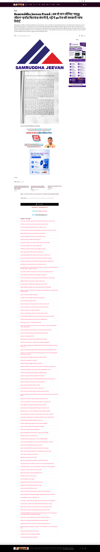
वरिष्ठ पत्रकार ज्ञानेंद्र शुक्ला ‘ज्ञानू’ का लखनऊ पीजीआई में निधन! (31, 245)
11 (33, 194)
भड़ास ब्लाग (15, 1)
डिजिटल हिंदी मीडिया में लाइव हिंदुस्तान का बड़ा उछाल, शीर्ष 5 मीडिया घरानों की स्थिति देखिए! (35, 287)
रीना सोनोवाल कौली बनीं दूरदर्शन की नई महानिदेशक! (29, 537)
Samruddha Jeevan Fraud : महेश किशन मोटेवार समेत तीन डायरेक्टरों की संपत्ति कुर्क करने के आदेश (38, 187)
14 (37, 194)
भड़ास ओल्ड (20, 1)
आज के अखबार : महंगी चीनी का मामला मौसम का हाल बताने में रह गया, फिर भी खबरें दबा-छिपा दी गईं (36, 271)
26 (54, 194)
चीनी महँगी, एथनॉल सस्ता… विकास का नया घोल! (28, 475)
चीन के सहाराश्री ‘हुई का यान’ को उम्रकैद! (27, 479)
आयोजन (53, 4)
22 (48, 194)
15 (38, 194)
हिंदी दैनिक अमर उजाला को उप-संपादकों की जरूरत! (29, 435)
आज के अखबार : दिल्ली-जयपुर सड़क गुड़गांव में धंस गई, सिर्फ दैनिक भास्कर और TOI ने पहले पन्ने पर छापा (37, 221)
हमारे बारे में (55, 547)
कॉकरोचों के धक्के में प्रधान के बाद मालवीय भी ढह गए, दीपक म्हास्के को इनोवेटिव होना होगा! (35, 523)
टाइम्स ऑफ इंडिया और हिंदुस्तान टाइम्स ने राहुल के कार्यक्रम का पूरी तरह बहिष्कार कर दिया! (35, 369)
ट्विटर (41, 547)
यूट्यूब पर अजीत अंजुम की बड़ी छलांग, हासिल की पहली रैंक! (30, 385)
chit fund (28, 198)
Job (34, 4)
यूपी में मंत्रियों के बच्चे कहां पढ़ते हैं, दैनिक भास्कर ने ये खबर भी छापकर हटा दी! (33, 264)
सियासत (58, 4)
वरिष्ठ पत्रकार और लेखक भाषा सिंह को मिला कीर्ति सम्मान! (30, 429)
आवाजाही (30, 4)
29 (58, 194)
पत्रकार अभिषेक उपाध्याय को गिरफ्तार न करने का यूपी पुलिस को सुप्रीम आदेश (33, 274)
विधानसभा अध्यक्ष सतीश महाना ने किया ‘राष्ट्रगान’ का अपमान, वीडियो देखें (32, 382)
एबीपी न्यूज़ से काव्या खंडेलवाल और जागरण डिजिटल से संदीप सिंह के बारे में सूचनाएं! (34, 460)
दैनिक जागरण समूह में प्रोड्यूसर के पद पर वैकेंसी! (28, 360)
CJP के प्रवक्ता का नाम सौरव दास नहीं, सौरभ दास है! (29, 454)
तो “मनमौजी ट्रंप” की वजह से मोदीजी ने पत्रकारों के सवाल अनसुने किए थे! (32, 297)
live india (38, 198)
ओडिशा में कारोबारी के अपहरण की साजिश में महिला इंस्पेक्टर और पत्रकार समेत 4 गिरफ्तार (35, 510)
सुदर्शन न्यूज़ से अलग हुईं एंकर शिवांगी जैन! (27, 336)
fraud (35, 198)
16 (40, 194)
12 (34, 194)
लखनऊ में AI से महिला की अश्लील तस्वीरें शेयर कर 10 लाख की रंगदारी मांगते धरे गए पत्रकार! (35, 330)
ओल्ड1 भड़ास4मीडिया (65, 547)
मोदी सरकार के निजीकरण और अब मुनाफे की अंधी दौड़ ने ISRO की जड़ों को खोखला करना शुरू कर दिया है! (37, 366)
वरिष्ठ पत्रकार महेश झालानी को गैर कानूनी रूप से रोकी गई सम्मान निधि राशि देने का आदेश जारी (36, 258)
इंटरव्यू (47, 4)
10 (31, 194)
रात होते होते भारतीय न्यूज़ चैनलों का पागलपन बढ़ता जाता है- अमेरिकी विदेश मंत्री (33, 319)
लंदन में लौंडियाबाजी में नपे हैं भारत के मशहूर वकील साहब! (29, 497)
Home (26, 4)
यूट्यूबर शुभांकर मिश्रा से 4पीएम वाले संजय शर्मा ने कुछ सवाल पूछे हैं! (31, 482)
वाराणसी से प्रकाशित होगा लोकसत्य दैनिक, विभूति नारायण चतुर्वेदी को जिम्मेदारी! (33, 372)
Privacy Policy (71, 547)
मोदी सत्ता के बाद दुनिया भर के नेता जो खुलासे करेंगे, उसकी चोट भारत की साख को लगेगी (34, 304)
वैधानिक (50, 547)
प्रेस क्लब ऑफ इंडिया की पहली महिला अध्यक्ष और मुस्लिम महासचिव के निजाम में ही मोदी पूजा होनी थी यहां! (37, 494)
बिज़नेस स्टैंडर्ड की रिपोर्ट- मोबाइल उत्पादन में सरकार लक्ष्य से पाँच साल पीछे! (32, 233)
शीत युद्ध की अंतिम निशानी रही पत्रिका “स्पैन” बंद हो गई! (29, 531)
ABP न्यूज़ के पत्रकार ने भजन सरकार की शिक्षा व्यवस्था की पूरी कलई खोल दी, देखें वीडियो (35, 411)
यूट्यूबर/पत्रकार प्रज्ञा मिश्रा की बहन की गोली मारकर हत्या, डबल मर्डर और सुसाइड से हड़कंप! (36, 506)
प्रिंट (39, 4)
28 (56, 194)
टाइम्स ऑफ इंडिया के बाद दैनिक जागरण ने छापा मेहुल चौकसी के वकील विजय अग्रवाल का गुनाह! (36, 503)
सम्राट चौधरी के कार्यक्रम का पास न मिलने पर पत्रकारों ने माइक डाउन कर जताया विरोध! (35, 242)
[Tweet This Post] (82, 36)
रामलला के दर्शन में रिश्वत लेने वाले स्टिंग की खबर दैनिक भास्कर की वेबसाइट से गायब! (34, 307)
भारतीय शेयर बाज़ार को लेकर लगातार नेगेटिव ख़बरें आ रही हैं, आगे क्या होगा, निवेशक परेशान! (35, 491)
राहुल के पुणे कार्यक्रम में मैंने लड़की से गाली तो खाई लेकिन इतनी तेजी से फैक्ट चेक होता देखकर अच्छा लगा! (37, 378)
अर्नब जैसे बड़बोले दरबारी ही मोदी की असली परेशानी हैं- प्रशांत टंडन (31, 420)
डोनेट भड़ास (44, 547)
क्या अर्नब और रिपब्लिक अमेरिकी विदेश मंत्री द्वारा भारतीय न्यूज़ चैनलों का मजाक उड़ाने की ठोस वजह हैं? (37, 316)
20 (45, 194)
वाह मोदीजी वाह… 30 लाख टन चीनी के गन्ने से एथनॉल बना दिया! (31, 469)
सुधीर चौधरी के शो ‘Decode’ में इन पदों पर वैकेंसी (28, 457)
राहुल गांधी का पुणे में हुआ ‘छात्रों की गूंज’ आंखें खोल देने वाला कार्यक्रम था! (32, 375)
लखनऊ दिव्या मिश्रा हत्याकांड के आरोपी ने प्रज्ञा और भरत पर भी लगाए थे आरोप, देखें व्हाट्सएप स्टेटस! (37, 463)
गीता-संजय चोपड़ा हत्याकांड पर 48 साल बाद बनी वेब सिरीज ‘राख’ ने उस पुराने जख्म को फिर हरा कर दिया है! (38, 230)
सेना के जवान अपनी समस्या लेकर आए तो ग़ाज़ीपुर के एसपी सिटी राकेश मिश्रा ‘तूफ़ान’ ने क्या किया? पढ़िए (37, 278)
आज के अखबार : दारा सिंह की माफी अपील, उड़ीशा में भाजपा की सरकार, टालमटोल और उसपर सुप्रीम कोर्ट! (38, 500)
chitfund (32, 198)
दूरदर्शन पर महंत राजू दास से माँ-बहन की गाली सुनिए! (29, 294)
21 (47, 194)
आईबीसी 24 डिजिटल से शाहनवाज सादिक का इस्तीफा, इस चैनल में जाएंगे (32, 281)
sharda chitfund (51, 198)
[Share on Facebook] (79, 36)
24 (51, 194)
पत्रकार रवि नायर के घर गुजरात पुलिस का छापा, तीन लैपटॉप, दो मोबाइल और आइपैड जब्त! (35, 517)
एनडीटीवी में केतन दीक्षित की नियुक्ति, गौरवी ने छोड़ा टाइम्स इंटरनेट (31, 363)
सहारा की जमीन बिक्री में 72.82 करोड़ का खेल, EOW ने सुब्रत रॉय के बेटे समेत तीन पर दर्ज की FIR (36, 414)
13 (35, 194)
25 (52, 194)
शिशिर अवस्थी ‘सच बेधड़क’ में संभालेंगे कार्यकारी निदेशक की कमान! (31, 472)
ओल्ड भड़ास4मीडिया (59, 547)
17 (41, 194)
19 (44, 194)
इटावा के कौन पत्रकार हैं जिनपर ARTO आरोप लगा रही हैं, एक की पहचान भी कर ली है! (34, 391)
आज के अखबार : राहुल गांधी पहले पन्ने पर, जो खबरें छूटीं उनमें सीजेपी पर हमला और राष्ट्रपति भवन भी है (37, 417)
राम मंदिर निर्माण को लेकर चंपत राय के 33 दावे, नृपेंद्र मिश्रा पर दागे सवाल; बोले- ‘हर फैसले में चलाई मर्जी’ (37, 466)
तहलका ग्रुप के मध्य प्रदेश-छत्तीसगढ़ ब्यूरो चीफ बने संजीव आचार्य (31, 445)
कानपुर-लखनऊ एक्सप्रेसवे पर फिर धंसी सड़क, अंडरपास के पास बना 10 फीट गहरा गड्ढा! (35, 255)
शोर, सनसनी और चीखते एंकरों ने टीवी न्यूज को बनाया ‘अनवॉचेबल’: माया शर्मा (32, 236)
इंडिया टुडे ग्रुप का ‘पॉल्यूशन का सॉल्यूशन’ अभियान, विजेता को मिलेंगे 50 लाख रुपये (34, 398)
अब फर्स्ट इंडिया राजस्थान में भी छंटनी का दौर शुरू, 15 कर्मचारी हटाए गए (32, 388)
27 (55, 194)
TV (36, 4)
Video (33, 547)
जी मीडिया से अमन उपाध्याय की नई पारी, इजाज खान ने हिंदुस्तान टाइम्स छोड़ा (33, 248)
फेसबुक (39, 547)
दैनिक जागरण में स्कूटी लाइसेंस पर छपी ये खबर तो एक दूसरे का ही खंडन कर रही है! (34, 313)
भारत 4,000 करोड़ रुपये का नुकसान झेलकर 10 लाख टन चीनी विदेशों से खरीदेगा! (33, 438)
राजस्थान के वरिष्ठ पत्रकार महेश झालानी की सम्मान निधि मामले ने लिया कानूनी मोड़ (34, 333)
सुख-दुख (43, 4)
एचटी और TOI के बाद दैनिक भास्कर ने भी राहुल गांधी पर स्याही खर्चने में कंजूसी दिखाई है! (34, 342)
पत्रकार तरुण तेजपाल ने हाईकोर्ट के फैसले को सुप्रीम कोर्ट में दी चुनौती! (32, 426)
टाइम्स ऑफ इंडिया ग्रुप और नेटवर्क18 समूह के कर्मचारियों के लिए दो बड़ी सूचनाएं (33, 339)
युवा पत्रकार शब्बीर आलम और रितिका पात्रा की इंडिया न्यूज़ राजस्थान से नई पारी (33, 284)
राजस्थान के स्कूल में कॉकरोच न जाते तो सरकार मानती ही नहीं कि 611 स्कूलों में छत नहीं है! (35, 401)
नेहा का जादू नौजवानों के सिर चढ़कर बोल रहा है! (28, 300)
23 (49, 194)
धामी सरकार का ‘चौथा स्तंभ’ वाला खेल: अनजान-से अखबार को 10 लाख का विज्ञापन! (34, 224)
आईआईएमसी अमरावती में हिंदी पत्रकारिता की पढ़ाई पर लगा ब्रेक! (31, 485)
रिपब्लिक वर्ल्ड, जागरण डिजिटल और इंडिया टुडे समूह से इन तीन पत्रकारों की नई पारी (34, 520)
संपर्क (52, 547)
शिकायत (48, 547)
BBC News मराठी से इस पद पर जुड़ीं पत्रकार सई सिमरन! (30, 310)
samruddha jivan (44, 198)
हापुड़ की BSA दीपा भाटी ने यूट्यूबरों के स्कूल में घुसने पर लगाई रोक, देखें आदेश (33, 357)
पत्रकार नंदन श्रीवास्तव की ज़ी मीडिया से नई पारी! (28, 488)
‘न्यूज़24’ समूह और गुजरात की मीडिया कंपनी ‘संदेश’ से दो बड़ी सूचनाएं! (31, 252)
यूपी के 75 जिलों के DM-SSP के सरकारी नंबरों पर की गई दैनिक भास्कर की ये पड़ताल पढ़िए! (35, 451)
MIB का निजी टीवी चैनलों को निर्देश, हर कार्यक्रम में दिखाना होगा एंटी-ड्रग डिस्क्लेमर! (34, 448)
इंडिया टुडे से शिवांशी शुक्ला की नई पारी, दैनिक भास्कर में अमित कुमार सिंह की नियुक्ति (34, 432)
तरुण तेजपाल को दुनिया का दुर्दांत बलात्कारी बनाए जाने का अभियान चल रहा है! (33, 227)
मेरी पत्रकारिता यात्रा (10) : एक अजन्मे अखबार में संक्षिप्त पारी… (30, 322)
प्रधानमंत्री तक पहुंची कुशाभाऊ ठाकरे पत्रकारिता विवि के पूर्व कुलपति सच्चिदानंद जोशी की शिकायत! (36, 261)
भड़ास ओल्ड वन (25, 1)
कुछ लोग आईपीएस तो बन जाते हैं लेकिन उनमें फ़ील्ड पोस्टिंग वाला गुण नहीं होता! (33, 404)
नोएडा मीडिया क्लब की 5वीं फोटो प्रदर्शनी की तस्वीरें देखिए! (30, 534)
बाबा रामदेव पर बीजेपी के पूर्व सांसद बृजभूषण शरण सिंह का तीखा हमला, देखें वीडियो (33, 423)
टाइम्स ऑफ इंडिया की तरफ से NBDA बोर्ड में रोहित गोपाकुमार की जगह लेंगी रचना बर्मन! (34, 408)
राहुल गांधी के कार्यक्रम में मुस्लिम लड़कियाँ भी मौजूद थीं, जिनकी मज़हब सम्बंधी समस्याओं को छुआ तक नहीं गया (38, 349)
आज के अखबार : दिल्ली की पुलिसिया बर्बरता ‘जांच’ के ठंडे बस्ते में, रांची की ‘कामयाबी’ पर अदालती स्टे (36, 442)
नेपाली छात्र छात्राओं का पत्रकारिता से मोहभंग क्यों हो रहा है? (30, 239)
